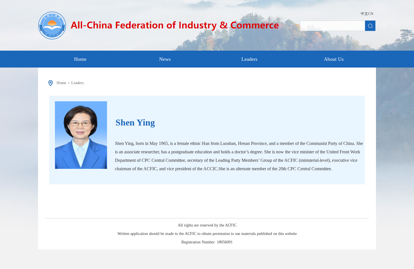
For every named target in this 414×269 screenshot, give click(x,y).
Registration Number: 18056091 (207, 242)
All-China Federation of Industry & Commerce (163, 26)
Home (80, 59)
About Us (334, 59)
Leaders (249, 59)
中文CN (367, 14)
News (165, 59)
